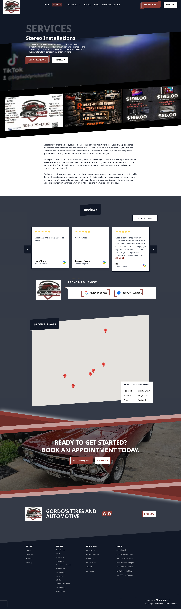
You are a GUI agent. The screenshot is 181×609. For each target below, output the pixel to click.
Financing (60, 59)
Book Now (149, 514)
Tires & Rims (60, 550)
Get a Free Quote (37, 59)
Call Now (170, 5)
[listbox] (90, 249)
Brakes (58, 554)
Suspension (60, 557)
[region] (90, 249)
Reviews (29, 558)
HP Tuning (59, 576)
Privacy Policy (171, 603)
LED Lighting (60, 587)
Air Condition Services (64, 565)
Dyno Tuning (60, 572)
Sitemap (29, 562)
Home (28, 550)
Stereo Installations (63, 584)
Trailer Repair (61, 591)
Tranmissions (60, 569)
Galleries (29, 554)
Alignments (60, 561)
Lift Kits (58, 580)
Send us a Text (150, 5)
